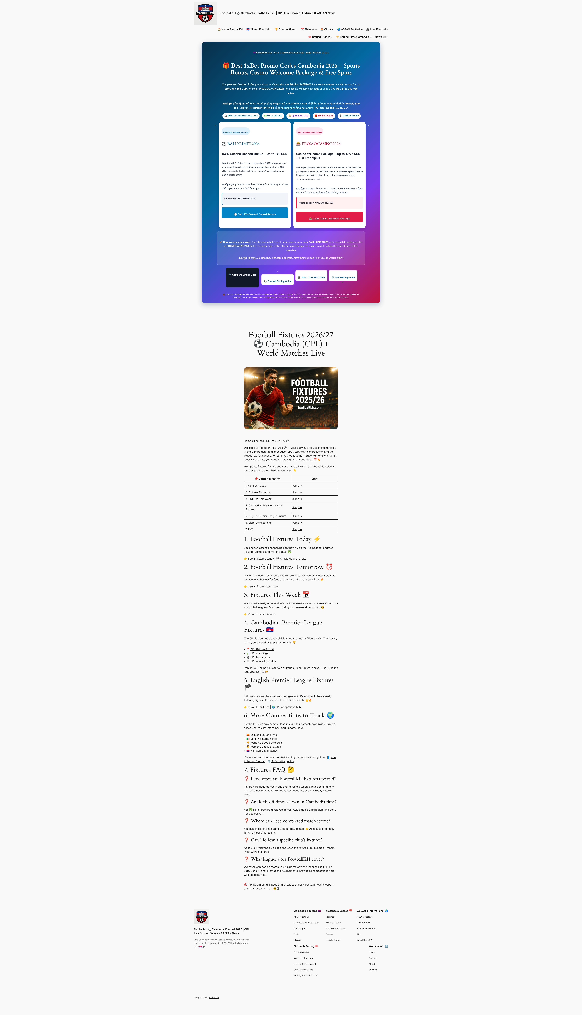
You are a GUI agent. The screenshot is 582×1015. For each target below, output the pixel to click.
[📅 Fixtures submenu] (316, 29)
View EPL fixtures (258, 707)
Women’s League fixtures (265, 746)
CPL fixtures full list (262, 649)
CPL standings (259, 653)
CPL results (268, 832)
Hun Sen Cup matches (264, 750)
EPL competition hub (288, 707)
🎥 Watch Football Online (311, 277)
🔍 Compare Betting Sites (242, 274)
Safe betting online (282, 761)
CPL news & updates (263, 661)
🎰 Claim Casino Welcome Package (329, 218)
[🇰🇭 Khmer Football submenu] (270, 29)
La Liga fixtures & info (263, 734)
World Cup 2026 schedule (266, 742)
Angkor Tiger (319, 667)
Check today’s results (293, 558)
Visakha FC (256, 671)
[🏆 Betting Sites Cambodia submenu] (370, 37)
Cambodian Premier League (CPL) (272, 451)
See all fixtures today (261, 558)
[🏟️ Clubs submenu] (333, 29)
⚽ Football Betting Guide (277, 281)
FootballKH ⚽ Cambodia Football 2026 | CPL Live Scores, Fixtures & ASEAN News (277, 13)
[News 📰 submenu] (387, 37)
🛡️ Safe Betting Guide (343, 277)
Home (247, 440)
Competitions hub (255, 874)
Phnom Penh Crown (298, 667)
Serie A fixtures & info (263, 738)
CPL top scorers (260, 657)
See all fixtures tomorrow (263, 586)
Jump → (297, 485)
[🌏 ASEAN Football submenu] (362, 29)
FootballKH (214, 997)
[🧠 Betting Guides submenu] (331, 37)
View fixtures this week (262, 614)
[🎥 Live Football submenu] (387, 29)
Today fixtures (323, 790)
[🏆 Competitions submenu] (296, 29)
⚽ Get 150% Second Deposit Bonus (255, 214)
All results (315, 828)
